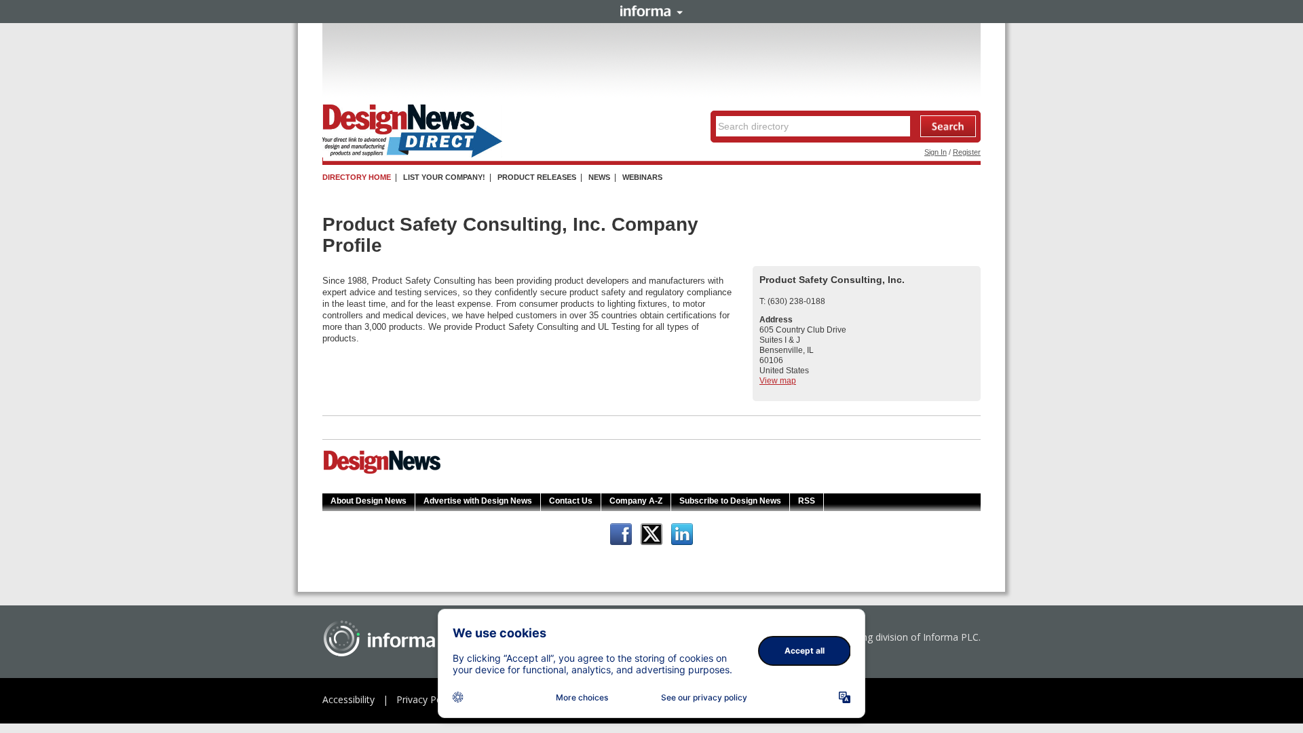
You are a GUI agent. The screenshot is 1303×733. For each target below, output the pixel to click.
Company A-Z (635, 501)
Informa (651, 10)
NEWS (599, 177)
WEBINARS (642, 177)
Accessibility (348, 699)
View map (777, 381)
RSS (806, 501)
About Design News (369, 501)
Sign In (935, 152)
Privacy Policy (426, 699)
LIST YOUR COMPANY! (444, 177)
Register (967, 152)
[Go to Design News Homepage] (382, 472)
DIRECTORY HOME (356, 177)
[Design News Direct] (412, 154)
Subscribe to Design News (730, 501)
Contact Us (570, 501)
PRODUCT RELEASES (536, 177)
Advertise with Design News (477, 501)
